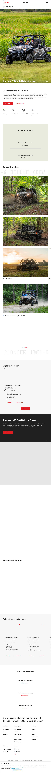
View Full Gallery (24, 347)
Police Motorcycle (18, 739)
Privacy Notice (22, 767)
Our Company (6, 729)
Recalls (33, 734)
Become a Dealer (6, 751)
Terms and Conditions (15, 768)
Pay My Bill (34, 739)
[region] (25, 767)
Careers (4, 731)
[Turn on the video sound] (42, 81)
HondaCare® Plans (35, 736)
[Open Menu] (47, 2)
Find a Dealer (25, 2)
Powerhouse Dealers (7, 749)
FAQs (33, 731)
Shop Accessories (18, 734)
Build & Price (16, 731)
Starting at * (7, 8)
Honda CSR (5, 734)
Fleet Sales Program (18, 741)
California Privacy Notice (32, 767)
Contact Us (34, 729)
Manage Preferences (17, 770)
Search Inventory (17, 729)
